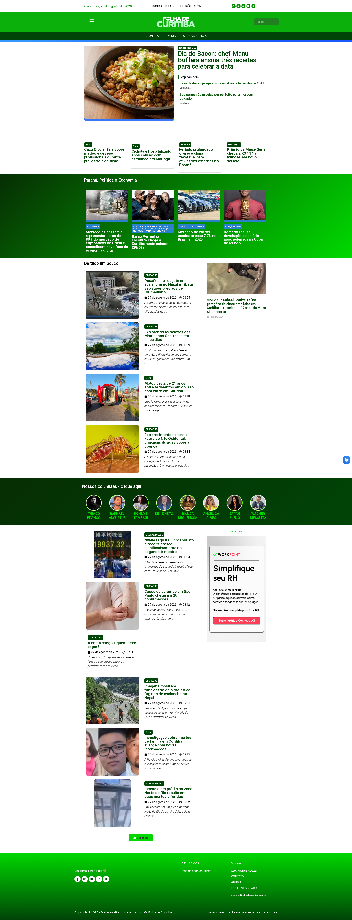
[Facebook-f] (77, 879)
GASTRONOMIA (187, 48)
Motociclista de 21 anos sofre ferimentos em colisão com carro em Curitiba (169, 387)
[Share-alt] (253, 6)
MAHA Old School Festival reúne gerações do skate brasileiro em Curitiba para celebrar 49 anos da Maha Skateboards (236, 306)
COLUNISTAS (152, 36)
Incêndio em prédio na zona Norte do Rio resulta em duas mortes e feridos (168, 793)
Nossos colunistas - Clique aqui (111, 486)
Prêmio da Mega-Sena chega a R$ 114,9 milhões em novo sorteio (246, 155)
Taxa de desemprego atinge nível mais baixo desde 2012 (222, 83)
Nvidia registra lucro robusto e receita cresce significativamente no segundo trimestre (169, 546)
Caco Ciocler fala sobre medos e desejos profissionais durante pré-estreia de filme (104, 155)
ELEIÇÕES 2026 (190, 6)
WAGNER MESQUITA (258, 516)
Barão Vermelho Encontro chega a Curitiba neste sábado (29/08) (150, 242)
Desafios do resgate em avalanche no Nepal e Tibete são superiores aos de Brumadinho (168, 286)
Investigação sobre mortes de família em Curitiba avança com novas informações (167, 743)
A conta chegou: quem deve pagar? (112, 645)
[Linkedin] (248, 6)
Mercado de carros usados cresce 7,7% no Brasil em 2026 (197, 236)
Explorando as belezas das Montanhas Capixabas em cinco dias (167, 336)
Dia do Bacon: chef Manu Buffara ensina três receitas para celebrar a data (217, 60)
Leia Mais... (185, 88)
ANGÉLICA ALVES (211, 516)
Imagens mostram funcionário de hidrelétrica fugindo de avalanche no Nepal (167, 692)
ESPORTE (171, 6)
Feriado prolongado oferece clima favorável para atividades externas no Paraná (199, 157)
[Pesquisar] (276, 21)
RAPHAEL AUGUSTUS (117, 516)
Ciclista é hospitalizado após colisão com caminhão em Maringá (151, 155)
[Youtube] (243, 6)
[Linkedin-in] (99, 879)
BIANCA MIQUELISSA (187, 516)
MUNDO (156, 6)
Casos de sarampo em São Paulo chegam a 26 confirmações (167, 595)
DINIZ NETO (164, 514)
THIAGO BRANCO (93, 516)
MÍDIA (172, 36)
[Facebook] (234, 6)
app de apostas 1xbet (197, 871)
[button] (141, 837)
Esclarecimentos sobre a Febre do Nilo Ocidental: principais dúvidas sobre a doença (166, 440)
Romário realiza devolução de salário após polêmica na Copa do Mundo (243, 237)
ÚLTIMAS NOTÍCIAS (195, 36)
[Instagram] (238, 6)
